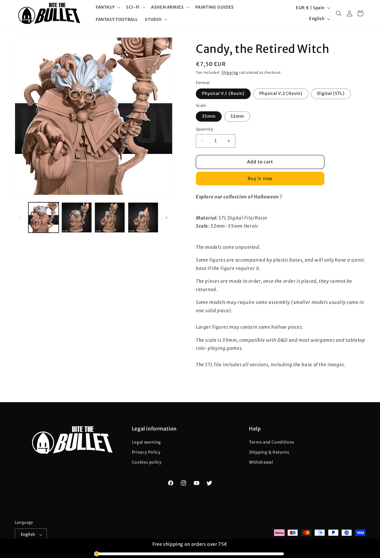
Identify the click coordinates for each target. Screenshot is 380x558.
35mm (209, 116)
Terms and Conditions (271, 442)
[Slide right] (166, 218)
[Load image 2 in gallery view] (76, 217)
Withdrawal (261, 462)
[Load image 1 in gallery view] (43, 217)
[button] (107, 7)
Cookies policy (147, 462)
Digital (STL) (331, 93)
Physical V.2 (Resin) (280, 93)
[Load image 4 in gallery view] (110, 217)
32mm (237, 116)
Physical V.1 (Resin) (223, 93)
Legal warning (146, 442)
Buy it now (260, 178)
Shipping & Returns (269, 452)
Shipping (229, 72)
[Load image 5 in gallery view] (143, 217)
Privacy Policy (146, 452)
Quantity (204, 129)
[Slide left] (21, 218)
